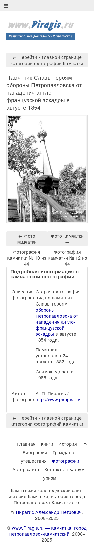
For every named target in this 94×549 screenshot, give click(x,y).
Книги (47, 444)
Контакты (54, 469)
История (67, 444)
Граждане (63, 452)
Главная (26, 444)
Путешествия (32, 461)
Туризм (48, 478)
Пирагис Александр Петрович (49, 512)
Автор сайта (25, 469)
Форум (77, 469)
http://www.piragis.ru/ (58, 399)
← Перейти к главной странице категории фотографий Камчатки (47, 60)
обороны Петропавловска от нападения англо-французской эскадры (57, 321)
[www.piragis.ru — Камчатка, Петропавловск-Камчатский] (40, 28)
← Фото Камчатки (27, 238)
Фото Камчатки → (67, 238)
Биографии (35, 452)
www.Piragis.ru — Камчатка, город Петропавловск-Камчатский (48, 530)
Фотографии (65, 461)
